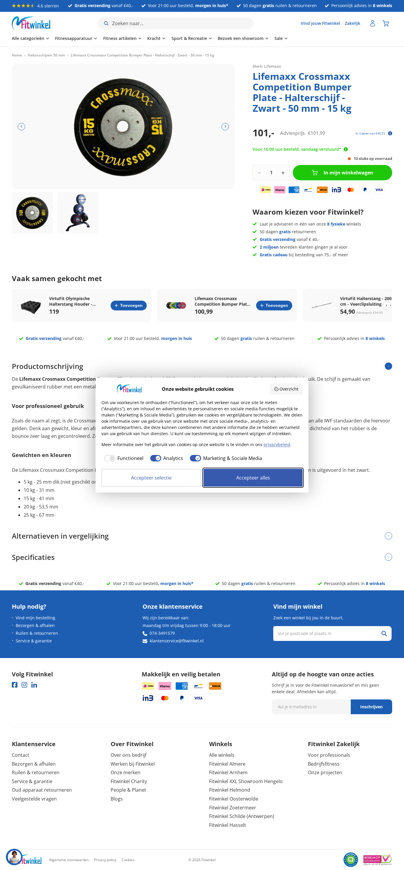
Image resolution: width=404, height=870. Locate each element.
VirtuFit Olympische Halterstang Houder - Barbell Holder (70, 301)
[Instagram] (24, 685)
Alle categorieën (28, 38)
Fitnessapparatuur (73, 38)
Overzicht (288, 389)
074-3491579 (162, 633)
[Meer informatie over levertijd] (346, 149)
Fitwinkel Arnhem (228, 772)
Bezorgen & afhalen (35, 625)
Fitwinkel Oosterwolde (233, 799)
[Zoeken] (384, 633)
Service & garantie (34, 641)
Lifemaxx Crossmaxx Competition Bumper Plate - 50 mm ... (223, 301)
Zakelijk (352, 23)
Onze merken (125, 772)
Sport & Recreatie (189, 38)
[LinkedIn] (34, 685)
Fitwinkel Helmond (229, 790)
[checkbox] (122, 458)
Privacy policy (105, 859)
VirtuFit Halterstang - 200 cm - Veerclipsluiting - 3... (366, 301)
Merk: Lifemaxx (267, 66)
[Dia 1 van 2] (32, 212)
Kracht (154, 38)
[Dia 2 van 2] (77, 212)
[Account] (372, 23)
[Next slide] (386, 305)
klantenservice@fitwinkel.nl (177, 641)
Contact (20, 755)
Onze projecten (325, 772)
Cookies (128, 859)
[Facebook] (14, 685)
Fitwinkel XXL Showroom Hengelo (246, 781)
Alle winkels (222, 755)
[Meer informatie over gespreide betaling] (390, 133)
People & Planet (128, 790)
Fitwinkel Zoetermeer (232, 807)
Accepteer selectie (151, 477)
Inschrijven (371, 706)
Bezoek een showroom (241, 38)
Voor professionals (329, 755)
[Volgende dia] (225, 126)
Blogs (117, 799)
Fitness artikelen (120, 38)
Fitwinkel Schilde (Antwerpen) (241, 816)
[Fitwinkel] (26, 859)
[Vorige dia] (21, 126)
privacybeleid (277, 444)
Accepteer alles (253, 477)
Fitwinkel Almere (227, 764)
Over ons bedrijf (128, 755)
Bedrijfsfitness (324, 764)
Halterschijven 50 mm (46, 55)
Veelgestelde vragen (34, 799)
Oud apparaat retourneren (42, 790)
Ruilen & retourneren (37, 633)
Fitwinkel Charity (129, 781)
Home (17, 55)
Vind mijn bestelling (35, 617)
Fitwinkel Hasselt (227, 825)
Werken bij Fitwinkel (133, 764)
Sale (278, 38)
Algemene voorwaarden (69, 859)
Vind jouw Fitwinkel (320, 23)
